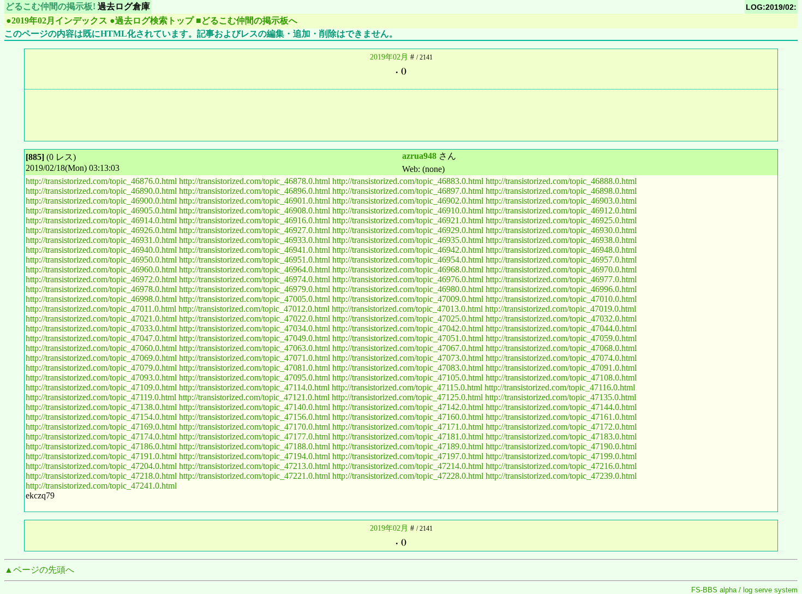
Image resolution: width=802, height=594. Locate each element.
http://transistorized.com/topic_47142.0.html (407, 407)
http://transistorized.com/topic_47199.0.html (561, 456)
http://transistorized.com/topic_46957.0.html (561, 259)
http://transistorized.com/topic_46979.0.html (254, 289)
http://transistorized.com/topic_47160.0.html (407, 416)
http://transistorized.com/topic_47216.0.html (561, 466)
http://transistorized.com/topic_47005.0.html (254, 299)
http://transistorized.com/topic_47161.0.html (561, 416)
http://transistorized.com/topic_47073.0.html (407, 358)
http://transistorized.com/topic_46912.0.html (561, 210)
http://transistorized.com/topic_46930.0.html (561, 230)
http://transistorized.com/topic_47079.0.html (101, 367)
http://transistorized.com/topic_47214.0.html (407, 466)
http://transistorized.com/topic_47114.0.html (254, 387)
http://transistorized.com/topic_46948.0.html (561, 249)
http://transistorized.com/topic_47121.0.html (254, 397)
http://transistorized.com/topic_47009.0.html (407, 299)
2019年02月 (389, 57)
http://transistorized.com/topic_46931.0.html (101, 240)
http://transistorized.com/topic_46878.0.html (254, 181)
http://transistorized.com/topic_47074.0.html (561, 358)
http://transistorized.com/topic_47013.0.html (407, 308)
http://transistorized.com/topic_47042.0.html (407, 328)
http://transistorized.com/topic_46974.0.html (254, 279)
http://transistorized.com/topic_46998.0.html (101, 299)
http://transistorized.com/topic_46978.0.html (101, 289)
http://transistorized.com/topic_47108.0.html (561, 377)
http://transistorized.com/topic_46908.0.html (254, 210)
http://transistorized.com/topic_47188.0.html (254, 446)
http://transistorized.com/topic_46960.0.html (101, 269)
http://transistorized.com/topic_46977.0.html (561, 279)
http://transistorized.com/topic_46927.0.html (254, 230)
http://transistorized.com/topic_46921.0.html (407, 220)
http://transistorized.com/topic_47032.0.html (561, 318)
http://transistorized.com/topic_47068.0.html (561, 348)
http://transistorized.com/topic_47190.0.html (561, 446)
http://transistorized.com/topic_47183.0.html (561, 436)
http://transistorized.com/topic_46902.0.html (407, 200)
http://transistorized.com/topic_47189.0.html (407, 446)
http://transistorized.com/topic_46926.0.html (101, 230)
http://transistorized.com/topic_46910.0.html (407, 210)
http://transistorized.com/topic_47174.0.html (101, 436)
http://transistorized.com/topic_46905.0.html (101, 210)
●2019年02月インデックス (56, 20)
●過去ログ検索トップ (152, 20)
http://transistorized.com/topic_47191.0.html (101, 456)
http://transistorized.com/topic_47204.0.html (101, 466)
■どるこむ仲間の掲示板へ (246, 20)
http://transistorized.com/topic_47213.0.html (254, 466)
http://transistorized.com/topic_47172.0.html (561, 426)
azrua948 (419, 156)
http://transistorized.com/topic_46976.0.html (407, 279)
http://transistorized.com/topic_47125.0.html (407, 397)
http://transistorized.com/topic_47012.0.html (254, 308)
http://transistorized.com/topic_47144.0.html (561, 407)
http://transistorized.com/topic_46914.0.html (101, 220)
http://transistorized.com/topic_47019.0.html (560, 308)
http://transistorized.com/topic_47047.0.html (101, 338)
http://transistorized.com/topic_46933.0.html (254, 240)
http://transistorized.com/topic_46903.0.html (561, 200)
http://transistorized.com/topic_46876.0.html (101, 181)
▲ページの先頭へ (39, 569)
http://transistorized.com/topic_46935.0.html (407, 240)
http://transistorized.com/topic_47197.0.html (407, 456)
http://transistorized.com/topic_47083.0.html (407, 367)
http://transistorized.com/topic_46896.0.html (254, 190)
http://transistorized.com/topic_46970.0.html (561, 269)
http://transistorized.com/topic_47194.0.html (254, 456)
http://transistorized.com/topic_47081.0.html (254, 367)
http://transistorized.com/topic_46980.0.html (407, 289)
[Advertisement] (401, 114)
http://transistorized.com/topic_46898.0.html (561, 190)
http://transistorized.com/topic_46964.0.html (254, 269)
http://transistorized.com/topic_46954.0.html (407, 259)
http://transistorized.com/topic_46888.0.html (561, 181)
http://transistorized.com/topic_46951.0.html (254, 259)
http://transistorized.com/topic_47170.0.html (254, 426)
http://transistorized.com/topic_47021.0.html (101, 318)
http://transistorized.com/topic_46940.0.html (101, 249)
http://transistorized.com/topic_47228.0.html (407, 475)
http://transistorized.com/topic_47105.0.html (407, 377)
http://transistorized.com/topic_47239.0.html (561, 475)
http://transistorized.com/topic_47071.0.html (254, 358)
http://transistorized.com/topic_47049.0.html (254, 338)
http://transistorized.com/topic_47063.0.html (254, 348)
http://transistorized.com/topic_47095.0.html (254, 377)
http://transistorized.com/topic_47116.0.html (559, 387)
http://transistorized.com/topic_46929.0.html (407, 230)
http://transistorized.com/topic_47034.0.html (254, 328)
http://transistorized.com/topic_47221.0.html (254, 475)
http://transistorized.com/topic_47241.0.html (101, 485)
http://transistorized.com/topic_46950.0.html (101, 259)
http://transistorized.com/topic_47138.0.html (101, 407)
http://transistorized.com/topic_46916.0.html (254, 220)
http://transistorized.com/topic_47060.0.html (101, 348)
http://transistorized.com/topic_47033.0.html (101, 328)
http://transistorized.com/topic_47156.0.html (254, 416)
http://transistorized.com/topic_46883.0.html (407, 181)
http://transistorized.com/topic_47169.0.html (101, 426)
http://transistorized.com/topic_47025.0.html (407, 318)
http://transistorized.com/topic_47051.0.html (407, 338)
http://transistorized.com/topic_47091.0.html (561, 367)
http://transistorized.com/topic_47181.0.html (407, 436)
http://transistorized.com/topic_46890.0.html (101, 190)
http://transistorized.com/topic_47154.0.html (101, 416)
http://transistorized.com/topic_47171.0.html (407, 426)
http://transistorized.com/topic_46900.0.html (101, 200)
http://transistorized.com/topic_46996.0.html (561, 289)
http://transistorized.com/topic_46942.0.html (407, 249)
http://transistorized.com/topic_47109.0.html (101, 387)
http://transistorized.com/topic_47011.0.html (101, 308)
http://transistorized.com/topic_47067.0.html (407, 348)
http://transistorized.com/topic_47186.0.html (101, 446)
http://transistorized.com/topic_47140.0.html (254, 407)
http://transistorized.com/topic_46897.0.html (407, 190)
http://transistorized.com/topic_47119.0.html (101, 397)
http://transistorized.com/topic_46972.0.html (101, 279)
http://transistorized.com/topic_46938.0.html (561, 240)
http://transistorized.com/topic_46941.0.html (254, 249)
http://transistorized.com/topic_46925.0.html (561, 220)
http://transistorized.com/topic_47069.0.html (101, 358)
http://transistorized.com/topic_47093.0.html (101, 377)
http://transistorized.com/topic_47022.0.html (254, 318)
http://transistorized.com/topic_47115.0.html (407, 387)
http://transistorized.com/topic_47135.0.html (560, 397)
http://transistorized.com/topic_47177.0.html (254, 436)
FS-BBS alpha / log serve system (744, 590)
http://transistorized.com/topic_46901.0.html (254, 200)
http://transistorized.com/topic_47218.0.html (101, 475)
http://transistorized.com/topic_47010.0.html (561, 299)
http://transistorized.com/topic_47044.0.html (561, 328)
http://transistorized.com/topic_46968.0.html (407, 269)
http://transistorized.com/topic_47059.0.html (561, 338)
